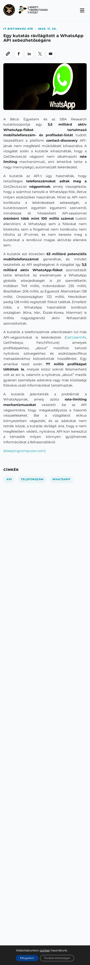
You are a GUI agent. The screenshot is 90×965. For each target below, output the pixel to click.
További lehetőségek (57, 958)
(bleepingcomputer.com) (24, 451)
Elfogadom (27, 958)
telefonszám (32, 479)
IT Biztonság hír (18, 28)
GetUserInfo (76, 337)
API (9, 479)
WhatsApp (61, 479)
